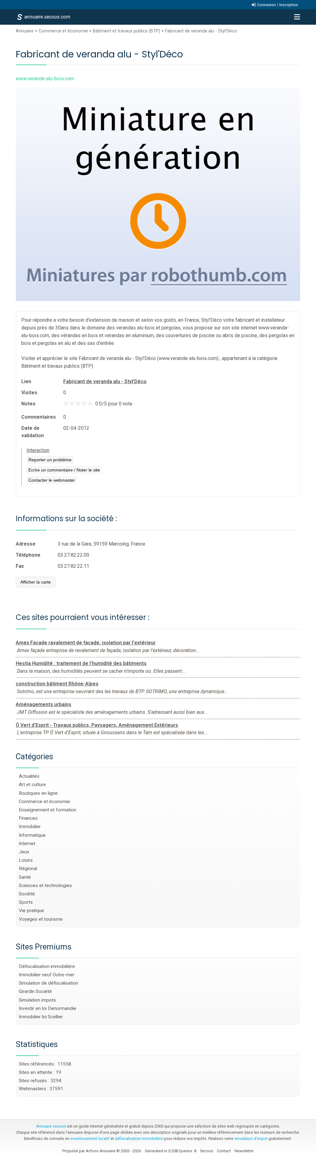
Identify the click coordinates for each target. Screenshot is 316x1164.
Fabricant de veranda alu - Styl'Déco (201, 31)
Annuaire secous (51, 1126)
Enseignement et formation (47, 810)
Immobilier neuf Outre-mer (46, 975)
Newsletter (244, 1151)
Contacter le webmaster (51, 480)
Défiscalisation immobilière (47, 966)
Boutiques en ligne (38, 793)
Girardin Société (35, 991)
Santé (25, 877)
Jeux (24, 852)
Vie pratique (31, 910)
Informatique (32, 835)
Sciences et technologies (45, 885)
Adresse (25, 544)
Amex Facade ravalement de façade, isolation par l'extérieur (86, 643)
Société (27, 894)
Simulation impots (37, 1000)
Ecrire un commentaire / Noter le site (64, 469)
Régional (28, 868)
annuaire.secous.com (46, 17)
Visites (29, 393)
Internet (27, 843)
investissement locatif (90, 1138)
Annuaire (25, 31)
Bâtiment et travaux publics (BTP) (126, 31)
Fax (20, 566)
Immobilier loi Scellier (41, 1017)
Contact (224, 1151)
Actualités (29, 776)
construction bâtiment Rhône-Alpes (57, 684)
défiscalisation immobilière (139, 1138)
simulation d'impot (251, 1138)
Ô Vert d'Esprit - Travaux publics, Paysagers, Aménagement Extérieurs (97, 725)
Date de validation (32, 431)
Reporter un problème (50, 459)
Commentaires (38, 417)
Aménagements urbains (43, 704)
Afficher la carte (35, 582)
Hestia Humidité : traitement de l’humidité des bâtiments (81, 663)
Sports (26, 902)
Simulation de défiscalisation (48, 983)
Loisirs (26, 860)
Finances (28, 818)
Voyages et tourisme (41, 919)
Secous (206, 1151)
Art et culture (32, 784)
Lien (26, 381)
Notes (28, 404)
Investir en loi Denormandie (47, 1008)
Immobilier (30, 826)
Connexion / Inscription (277, 4)
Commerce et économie (63, 31)
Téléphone (28, 555)
